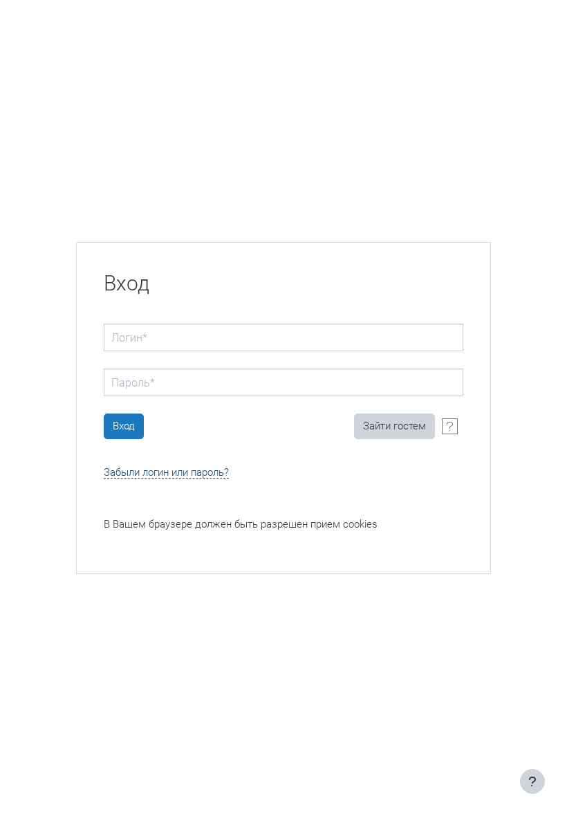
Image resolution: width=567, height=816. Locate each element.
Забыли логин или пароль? (166, 473)
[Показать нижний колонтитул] (532, 781)
